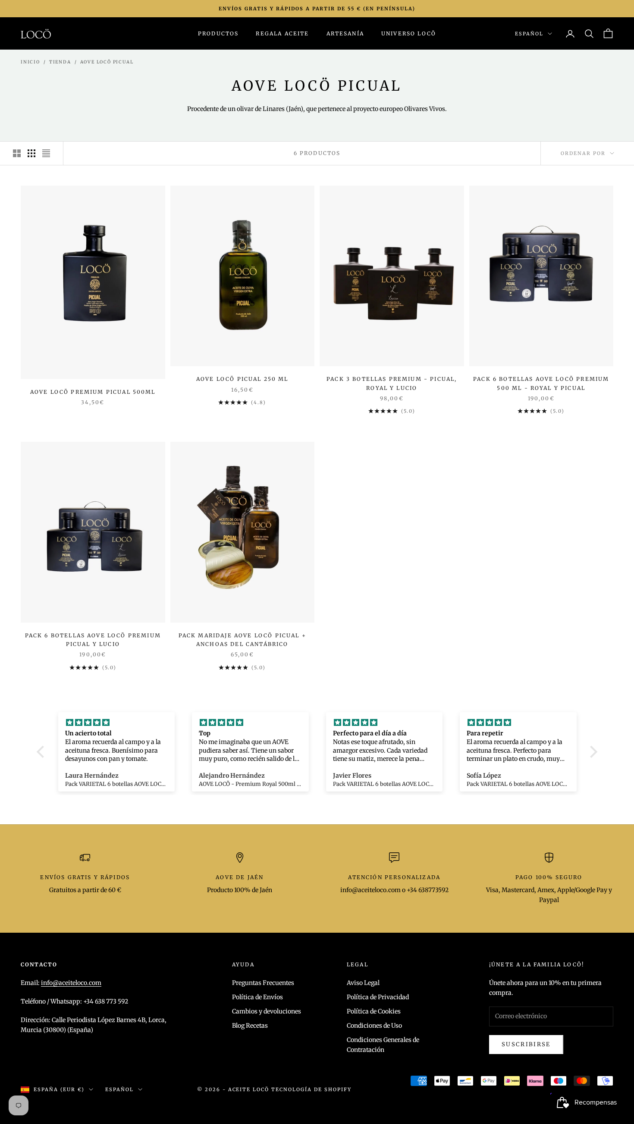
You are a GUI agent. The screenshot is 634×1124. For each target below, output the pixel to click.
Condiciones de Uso (374, 1025)
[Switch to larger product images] (17, 153)
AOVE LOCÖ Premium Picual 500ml (93, 392)
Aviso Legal (363, 983)
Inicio (30, 62)
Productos (218, 33)
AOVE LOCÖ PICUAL (107, 62)
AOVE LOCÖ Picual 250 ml (242, 379)
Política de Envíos (257, 997)
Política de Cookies (374, 1011)
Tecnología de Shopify (311, 1089)
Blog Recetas (250, 1025)
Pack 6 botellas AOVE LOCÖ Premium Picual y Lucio (93, 639)
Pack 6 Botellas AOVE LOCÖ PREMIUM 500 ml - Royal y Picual (541, 383)
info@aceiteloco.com (71, 983)
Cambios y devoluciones (266, 1011)
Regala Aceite (282, 33)
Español (529, 34)
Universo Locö (408, 33)
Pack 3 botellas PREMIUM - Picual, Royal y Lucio (391, 383)
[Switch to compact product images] (46, 153)
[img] (116, 722)
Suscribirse (526, 1044)
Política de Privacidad (378, 997)
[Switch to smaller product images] (31, 153)
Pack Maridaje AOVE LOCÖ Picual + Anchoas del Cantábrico (242, 639)
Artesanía (345, 33)
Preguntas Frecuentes (263, 983)
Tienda (60, 62)
